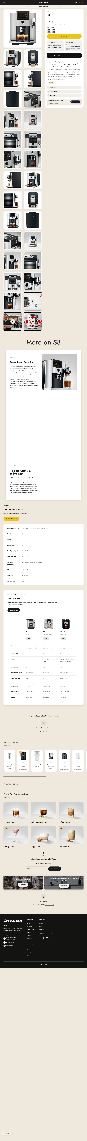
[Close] (83, 1119)
